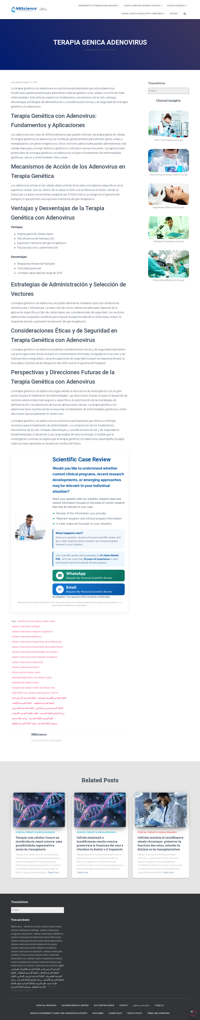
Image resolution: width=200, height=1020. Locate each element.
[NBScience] (29, 10)
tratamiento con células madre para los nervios (35, 692)
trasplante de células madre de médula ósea (33, 687)
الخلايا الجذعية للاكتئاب (22, 703)
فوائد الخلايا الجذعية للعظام (24, 723)
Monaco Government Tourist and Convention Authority (58, 1013)
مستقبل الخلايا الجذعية (48, 723)
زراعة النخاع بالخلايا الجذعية (52, 713)
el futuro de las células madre (26, 672)
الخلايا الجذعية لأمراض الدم (24, 698)
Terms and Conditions (158, 1013)
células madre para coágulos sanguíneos (32, 631)
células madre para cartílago (26, 626)
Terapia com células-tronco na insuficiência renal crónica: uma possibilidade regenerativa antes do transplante (39, 843)
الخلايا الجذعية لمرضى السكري (49, 708)
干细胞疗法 (159, 1005)
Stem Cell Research (46, 1005)
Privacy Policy (134, 1013)
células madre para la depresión (27, 662)
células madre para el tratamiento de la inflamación (37, 641)
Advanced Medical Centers (75, 1005)
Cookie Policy (115, 1013)
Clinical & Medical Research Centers (142, 6)
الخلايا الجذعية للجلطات (43, 703)
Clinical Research (176, 6)
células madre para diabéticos (26, 636)
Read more (53, 872)
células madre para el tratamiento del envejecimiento (37, 647)
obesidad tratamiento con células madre (32, 677)
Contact (174, 14)
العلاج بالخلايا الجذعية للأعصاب (25, 713)
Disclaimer (97, 1013)
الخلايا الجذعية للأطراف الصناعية (52, 698)
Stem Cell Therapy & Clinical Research (35, 832)
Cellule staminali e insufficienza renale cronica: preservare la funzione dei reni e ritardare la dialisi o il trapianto (100, 843)
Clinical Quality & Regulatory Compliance (142, 14)
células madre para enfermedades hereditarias (34, 657)
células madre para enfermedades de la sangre (35, 652)
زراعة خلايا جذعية (20, 718)
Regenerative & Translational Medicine (98, 6)
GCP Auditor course (104, 1005)
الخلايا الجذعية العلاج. (141, 1005)
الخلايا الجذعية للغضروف (23, 708)
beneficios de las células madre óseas (36, 621)
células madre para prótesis (25, 667)
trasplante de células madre (25, 682)
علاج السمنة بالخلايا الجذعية (41, 718)
